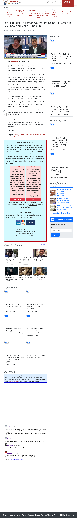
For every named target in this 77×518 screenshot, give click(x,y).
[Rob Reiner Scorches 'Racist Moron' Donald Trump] (36, 347)
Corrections (70, 515)
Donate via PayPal (30, 222)
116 (6, 342)
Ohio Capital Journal (56, 114)
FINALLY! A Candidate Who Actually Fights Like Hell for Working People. (65, 207)
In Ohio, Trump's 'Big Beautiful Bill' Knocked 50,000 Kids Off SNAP (60, 109)
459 (5, 115)
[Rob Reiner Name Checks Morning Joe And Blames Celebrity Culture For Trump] (14, 320)
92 (27, 316)
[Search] (60, 2)
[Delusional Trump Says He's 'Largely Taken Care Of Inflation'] (61, 73)
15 (51, 154)
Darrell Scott (24, 135)
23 (51, 124)
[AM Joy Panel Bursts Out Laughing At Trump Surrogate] (36, 296)
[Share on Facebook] (5, 106)
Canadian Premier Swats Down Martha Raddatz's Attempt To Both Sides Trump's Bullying (60, 142)
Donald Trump (34, 135)
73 (27, 342)
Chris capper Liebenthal (57, 177)
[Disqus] (25, 443)
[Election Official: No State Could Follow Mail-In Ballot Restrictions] (61, 159)
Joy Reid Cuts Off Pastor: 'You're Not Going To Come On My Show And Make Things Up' (37, 24)
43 (51, 40)
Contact (37, 515)
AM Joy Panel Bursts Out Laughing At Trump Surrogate (35, 306)
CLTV (21, 2)
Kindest (20, 226)
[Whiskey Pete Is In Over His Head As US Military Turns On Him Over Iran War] (61, 45)
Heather (53, 89)
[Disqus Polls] (25, 403)
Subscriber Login (68, 4)
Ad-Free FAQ (33, 205)
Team (24, 515)
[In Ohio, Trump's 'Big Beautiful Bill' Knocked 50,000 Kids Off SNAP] (61, 98)
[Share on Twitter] (5, 110)
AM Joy (16, 135)
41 (51, 93)
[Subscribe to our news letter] (58, 2)
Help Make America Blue (61, 213)
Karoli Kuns (14, 61)
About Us (30, 515)
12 (5, 316)
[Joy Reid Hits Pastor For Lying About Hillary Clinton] (14, 296)
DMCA (62, 515)
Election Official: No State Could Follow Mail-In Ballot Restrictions (59, 171)
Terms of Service (13, 381)
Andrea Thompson (56, 63)
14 (5, 291)
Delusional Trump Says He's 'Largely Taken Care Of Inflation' (61, 83)
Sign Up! (55, 235)
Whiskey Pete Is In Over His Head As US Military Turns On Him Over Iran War (61, 57)
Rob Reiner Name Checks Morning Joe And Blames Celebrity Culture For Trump (14, 331)
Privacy (56, 515)
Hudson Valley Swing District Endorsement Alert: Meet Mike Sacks (63, 200)
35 (51, 68)
